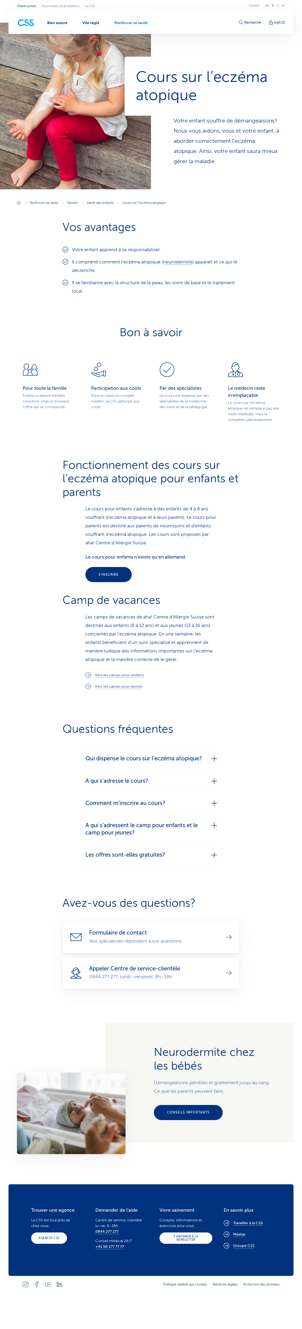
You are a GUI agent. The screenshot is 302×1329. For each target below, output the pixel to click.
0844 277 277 (106, 1231)
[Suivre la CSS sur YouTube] (48, 1284)
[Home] (19, 203)
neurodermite (178, 262)
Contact (254, 5)
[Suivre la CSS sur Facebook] (37, 1284)
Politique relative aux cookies (185, 1284)
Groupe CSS (244, 1246)
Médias (239, 1234)
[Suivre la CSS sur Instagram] (25, 1284)
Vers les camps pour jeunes (119, 686)
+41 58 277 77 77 (109, 1246)
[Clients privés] (26, 22)
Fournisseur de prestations (61, 6)
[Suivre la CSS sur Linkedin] (59, 1284)
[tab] (151, 758)
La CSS (90, 6)
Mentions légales (225, 1284)
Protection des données (261, 1284)
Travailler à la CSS (248, 1223)
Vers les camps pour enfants (119, 675)
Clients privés (26, 6)
